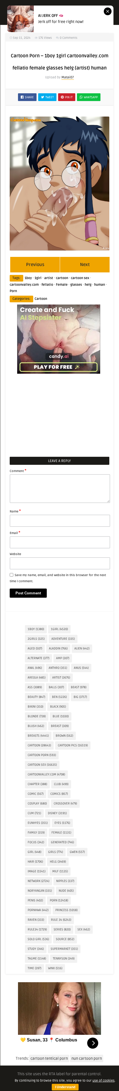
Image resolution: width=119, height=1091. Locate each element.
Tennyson (63, 958)
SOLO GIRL (38, 939)
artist (48, 278)
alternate (38, 658)
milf (60, 871)
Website (15, 554)
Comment (18, 470)
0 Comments (68, 38)
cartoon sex (80, 278)
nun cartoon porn (86, 1058)
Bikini (35, 706)
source (65, 939)
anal (35, 668)
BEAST (78, 687)
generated (62, 842)
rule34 (37, 929)
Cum (34, 813)
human (99, 285)
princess (66, 910)
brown (64, 735)
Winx (55, 968)
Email (15, 532)
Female (62, 285)
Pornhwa (38, 910)
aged (35, 648)
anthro (58, 668)
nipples (65, 881)
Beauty (36, 697)
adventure (63, 639)
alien (81, 648)
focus (36, 842)
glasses (76, 285)
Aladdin (58, 648)
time (34, 968)
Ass (35, 687)
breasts (38, 735)
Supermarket (64, 949)
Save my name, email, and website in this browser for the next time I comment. (58, 578)
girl (34, 852)
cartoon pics (73, 745)
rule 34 (61, 920)
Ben (59, 697)
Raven (36, 920)
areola (36, 677)
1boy (28, 278)
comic (35, 794)
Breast (60, 726)
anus (81, 668)
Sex (83, 929)
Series (62, 929)
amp (62, 658)
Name (15, 511)
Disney (57, 813)
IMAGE (36, 871)
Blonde (37, 716)
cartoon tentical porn (49, 1058)
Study (36, 949)
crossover (65, 803)
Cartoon (41, 299)
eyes (62, 823)
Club (61, 784)
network (38, 881)
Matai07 (67, 77)
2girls (36, 639)
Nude (66, 891)
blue (61, 716)
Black (58, 706)
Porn (13, 291)
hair (35, 861)
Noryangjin (40, 891)
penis (35, 900)
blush (36, 726)
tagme (37, 958)
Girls (55, 852)
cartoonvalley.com (24, 285)
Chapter (37, 784)
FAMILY (36, 832)
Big (80, 697)
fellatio (47, 285)
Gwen (77, 852)
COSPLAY (37, 803)
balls (56, 687)
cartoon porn (42, 755)
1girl (38, 278)
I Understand (65, 1087)
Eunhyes (38, 823)
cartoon (62, 278)
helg (88, 285)
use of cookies (103, 1081)
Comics (59, 794)
